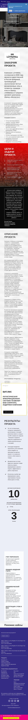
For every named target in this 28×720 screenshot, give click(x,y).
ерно (10, 10)
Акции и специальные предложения (8, 664)
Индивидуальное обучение (19, 683)
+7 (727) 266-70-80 (7, 648)
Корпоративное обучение (19, 684)
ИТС (14, 672)
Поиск (4, 6)
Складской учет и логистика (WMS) (13, 183)
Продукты (4, 657)
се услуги (16, 670)
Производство (4, 672)
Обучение (16, 680)
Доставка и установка (18, 676)
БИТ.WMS (7, 382)
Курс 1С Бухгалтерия (18, 687)
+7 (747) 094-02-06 (7, 653)
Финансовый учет (4, 678)
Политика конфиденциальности (14, 707)
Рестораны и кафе (5, 675)
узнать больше (8, 412)
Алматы (8, 1)
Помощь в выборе (5, 661)
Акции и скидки (17, 686)
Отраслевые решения (5, 662)
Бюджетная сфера (5, 665)
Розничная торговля (5, 676)
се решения (4, 670)
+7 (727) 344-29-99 (7, 643)
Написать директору (6, 4)
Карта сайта (13, 703)
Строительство (4, 673)
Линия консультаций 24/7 (19, 673)
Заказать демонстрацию (19, 675)
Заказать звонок (5, 635)
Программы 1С (4, 659)
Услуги (16, 669)
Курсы (15, 682)
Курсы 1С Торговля (18, 689)
